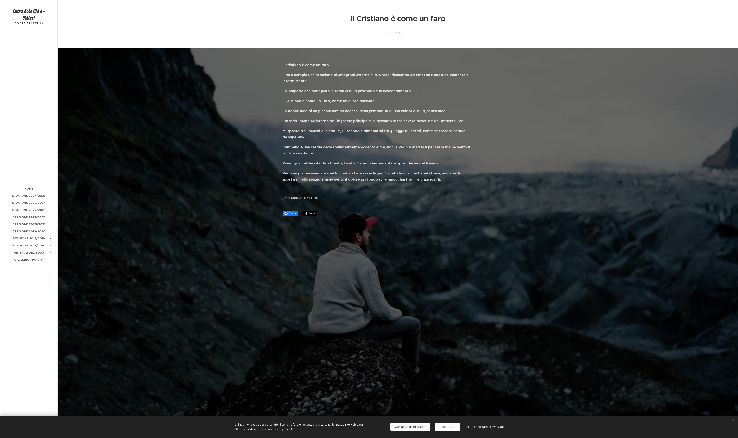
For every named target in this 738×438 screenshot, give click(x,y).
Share (292, 213)
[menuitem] (29, 188)
